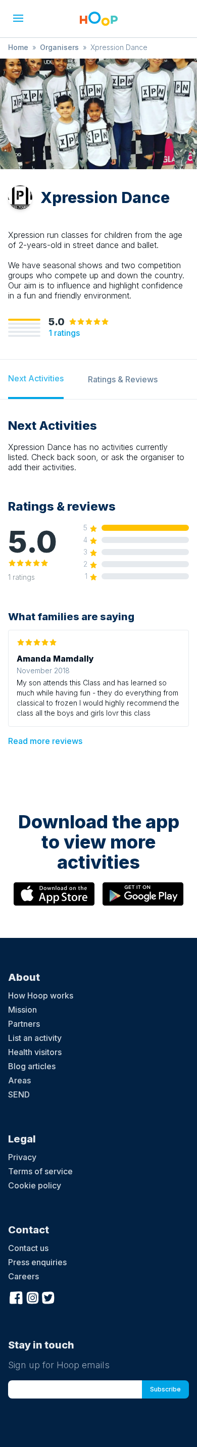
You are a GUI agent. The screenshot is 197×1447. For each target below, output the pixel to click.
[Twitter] (48, 1297)
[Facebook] (16, 1297)
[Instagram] (32, 1297)
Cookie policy (34, 1185)
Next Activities (36, 378)
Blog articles (32, 1066)
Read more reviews (45, 741)
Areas (19, 1080)
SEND (19, 1094)
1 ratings (64, 333)
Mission (22, 1010)
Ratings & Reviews (123, 379)
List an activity (35, 1038)
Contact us (28, 1248)
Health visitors (35, 1052)
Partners (24, 1024)
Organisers (59, 47)
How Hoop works (40, 995)
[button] (18, 18)
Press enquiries (37, 1262)
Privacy (22, 1157)
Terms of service (40, 1171)
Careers (23, 1276)
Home (18, 47)
